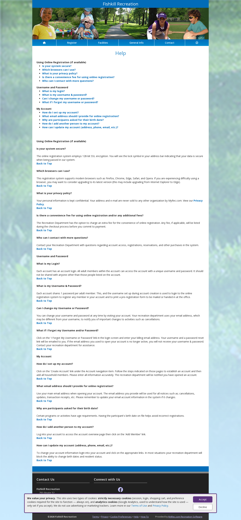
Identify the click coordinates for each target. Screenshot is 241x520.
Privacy (104, 516)
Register (72, 42)
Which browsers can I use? (59, 69)
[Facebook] (120, 489)
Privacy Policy (160, 505)
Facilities (103, 42)
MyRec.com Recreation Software (185, 516)
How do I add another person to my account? (70, 123)
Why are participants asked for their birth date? (73, 120)
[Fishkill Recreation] (120, 23)
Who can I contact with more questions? (68, 80)
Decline (202, 507)
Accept (203, 499)
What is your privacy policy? (59, 73)
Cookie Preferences (121, 516)
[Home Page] (44, 42)
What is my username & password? (64, 94)
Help (136, 516)
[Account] (197, 42)
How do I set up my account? (60, 112)
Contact (169, 42)
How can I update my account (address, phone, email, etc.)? (80, 127)
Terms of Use (139, 505)
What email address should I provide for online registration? (80, 116)
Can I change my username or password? (68, 98)
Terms (95, 516)
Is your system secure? (56, 66)
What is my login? (53, 91)
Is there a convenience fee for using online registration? (78, 77)
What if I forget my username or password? (70, 102)
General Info (136, 42)
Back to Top (44, 163)
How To (145, 516)
